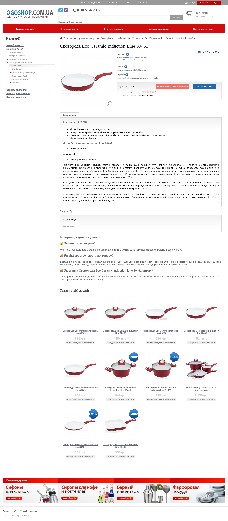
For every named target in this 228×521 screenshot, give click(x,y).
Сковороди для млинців (23, 72)
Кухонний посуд (14, 49)
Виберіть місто (207, 52)
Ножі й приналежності (18, 93)
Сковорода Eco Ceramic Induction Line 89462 (201, 332)
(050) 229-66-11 (87, 10)
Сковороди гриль (20, 79)
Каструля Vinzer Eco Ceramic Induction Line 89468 (161, 388)
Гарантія (113, 2)
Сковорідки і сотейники (20, 62)
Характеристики (69, 115)
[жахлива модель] (143, 92)
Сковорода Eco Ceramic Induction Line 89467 (120, 445)
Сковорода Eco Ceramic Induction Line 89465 (80, 332)
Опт (128, 2)
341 (127, 86)
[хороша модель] (150, 92)
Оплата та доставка (91, 2)
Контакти (142, 2)
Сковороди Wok (19, 76)
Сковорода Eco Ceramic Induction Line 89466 (80, 445)
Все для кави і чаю (16, 97)
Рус (193, 2)
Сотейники (16, 69)
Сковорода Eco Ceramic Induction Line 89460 (160, 332)
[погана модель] (145, 92)
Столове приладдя (16, 90)
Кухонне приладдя (18, 59)
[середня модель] (148, 92)
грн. (132, 86)
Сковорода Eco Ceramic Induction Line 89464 (120, 332)
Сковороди (17, 66)
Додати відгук (69, 219)
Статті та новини (28, 511)
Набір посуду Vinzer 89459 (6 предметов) (201, 388)
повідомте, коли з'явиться (172, 86)
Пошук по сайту (11, 511)
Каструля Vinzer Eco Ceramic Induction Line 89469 (120, 388)
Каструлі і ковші (17, 56)
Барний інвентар (15, 45)
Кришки (15, 83)
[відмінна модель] (153, 92)
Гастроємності (16, 52)
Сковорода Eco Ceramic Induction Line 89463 (80, 388)
